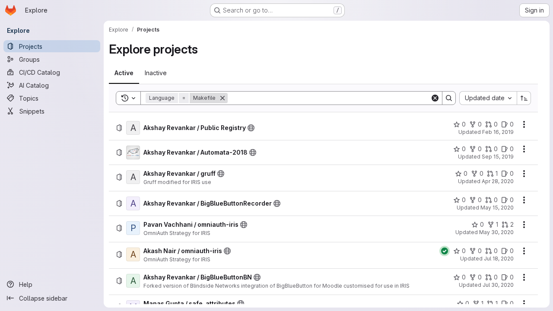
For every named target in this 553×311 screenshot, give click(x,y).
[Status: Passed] (444, 251)
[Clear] (435, 98)
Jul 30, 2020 (498, 285)
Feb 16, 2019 (498, 132)
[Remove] (222, 98)
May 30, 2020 (496, 232)
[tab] (124, 73)
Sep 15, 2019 (498, 156)
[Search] (449, 98)
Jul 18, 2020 (499, 258)
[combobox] (488, 98)
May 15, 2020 (497, 207)
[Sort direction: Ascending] (524, 98)
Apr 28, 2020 (498, 181)
